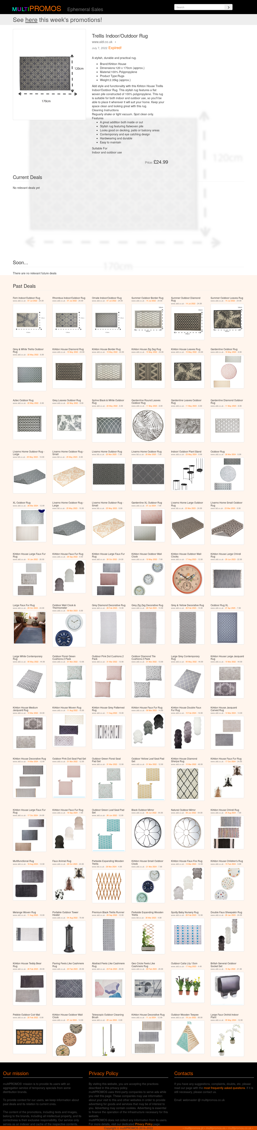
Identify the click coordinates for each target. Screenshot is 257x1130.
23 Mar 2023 (190, 508)
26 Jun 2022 (112, 815)
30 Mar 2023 (151, 917)
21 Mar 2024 (151, 866)
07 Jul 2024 (151, 505)
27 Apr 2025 (230, 608)
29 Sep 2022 (72, 556)
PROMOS (45, 8)
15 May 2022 (72, 352)
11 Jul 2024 (151, 1017)
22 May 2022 (33, 354)
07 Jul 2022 (32, 300)
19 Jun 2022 (191, 1017)
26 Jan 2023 (230, 915)
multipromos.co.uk (239, 1128)
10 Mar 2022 (230, 661)
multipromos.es (215, 1128)
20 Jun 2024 (112, 1020)
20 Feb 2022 (33, 1017)
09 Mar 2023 (72, 610)
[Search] (228, 7)
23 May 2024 (191, 454)
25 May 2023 (32, 457)
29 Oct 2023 (33, 608)
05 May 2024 (230, 1020)
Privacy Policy (144, 1124)
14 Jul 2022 (151, 300)
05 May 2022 (33, 661)
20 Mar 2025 (111, 454)
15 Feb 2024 (191, 713)
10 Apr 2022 (230, 969)
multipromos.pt (194, 1128)
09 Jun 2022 (151, 812)
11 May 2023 (151, 406)
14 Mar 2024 (230, 713)
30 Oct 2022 (112, 559)
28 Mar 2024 (230, 454)
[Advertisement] (207, 57)
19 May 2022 (151, 559)
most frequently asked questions (224, 1088)
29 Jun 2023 (230, 559)
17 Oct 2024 (230, 761)
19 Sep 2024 (72, 812)
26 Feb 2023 (112, 608)
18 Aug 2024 (33, 864)
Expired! (115, 47)
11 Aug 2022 (72, 710)
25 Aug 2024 (230, 812)
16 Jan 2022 (33, 559)
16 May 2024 (230, 352)
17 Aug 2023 (191, 559)
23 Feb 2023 (72, 969)
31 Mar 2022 (72, 661)
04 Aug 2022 (72, 917)
